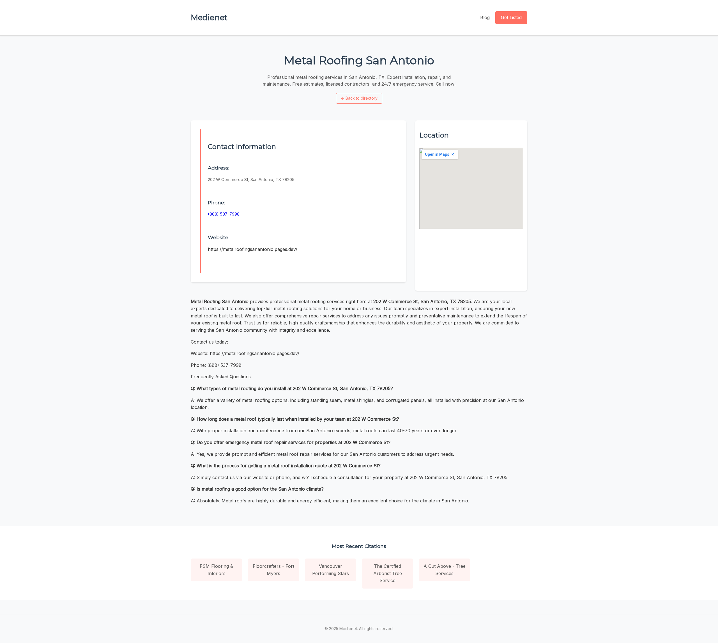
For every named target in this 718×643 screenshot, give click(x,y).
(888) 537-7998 (224, 214)
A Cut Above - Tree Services (445, 569)
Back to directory (359, 98)
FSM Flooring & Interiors (216, 569)
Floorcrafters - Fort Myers (273, 569)
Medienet (209, 17)
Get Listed (511, 17)
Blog (485, 17)
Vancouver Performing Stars (330, 569)
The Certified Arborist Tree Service (387, 573)
